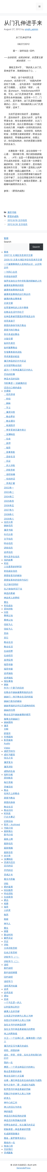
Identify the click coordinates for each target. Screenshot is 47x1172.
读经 (6, 964)
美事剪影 (9, 452)
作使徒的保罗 (10, 276)
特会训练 (8, 893)
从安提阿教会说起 (13, 365)
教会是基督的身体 (13, 1071)
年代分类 (8, 534)
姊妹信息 (8, 525)
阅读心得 (8, 1146)
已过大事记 (9, 817)
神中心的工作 (10, 1102)
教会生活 (8, 642)
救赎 (6, 919)
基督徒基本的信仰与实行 (16, 580)
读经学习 (8, 981)
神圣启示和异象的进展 (15, 1120)
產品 (6, 900)
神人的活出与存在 (13, 1107)
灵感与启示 (9, 862)
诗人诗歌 (9, 465)
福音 (7, 447)
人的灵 (7, 910)
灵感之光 (8, 874)
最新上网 (8, 839)
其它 (6, 637)
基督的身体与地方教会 (15, 325)
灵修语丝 (8, 786)
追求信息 (8, 552)
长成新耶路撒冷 (11, 1133)
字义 (7, 407)
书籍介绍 (8, 828)
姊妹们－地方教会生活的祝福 (18, 696)
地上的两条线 (10, 1033)
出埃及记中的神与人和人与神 (18, 1015)
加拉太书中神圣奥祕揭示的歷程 (19, 1029)
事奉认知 (8, 615)
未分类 (7, 855)
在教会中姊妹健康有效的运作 (18, 692)
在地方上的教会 (11, 793)
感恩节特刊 (9, 751)
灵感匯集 (8, 1152)
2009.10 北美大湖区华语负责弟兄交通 (23, 259)
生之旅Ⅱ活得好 (11, 584)
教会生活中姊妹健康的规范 (17, 714)
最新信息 (8, 843)
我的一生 (8, 1062)
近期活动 (8, 821)
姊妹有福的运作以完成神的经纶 (19, 705)
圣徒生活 (9, 456)
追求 (6, 989)
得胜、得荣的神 (11, 1050)
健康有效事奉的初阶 (14, 285)
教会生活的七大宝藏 (14, 1076)
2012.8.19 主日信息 (17, 220)
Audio (7, 743)
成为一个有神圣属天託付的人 (18, 370)
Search (7, 241)
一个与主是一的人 (13, 1002)
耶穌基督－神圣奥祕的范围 (17, 1129)
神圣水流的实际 (11, 378)
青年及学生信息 (11, 556)
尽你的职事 (9, 374)
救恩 (6, 914)
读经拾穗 (9, 474)
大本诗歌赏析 (10, 948)
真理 (7, 443)
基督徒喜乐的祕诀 (13, 575)
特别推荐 (8, 890)
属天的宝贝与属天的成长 (16, 1046)
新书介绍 (8, 834)
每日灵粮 (8, 782)
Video (7, 748)
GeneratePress (24, 1168)
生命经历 (8, 655)
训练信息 (8, 547)
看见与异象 (9, 879)
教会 (6, 790)
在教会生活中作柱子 (14, 312)
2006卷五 (9, 505)
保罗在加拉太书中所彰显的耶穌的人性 (23, 281)
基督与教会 (9, 798)
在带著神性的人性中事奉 (16, 307)
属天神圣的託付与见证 (15, 361)
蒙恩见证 (8, 938)
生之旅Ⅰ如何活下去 (13, 589)
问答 (6, 612)
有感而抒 (9, 425)
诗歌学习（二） (11, 961)
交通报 (7, 391)
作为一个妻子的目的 (14, 688)
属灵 (6, 725)
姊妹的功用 (9, 710)
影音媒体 (8, 740)
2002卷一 (9, 487)
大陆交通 (8, 338)
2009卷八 (9, 519)
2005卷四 (9, 501)
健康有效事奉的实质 (14, 289)
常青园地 (8, 736)
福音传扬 (8, 664)
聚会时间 (8, 934)
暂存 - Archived (12, 824)
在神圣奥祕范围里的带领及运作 (19, 316)
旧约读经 (8, 977)
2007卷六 (9, 510)
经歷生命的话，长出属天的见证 (19, 1124)
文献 (6, 729)
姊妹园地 (8, 722)
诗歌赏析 (9, 470)
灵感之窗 (9, 483)
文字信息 (8, 539)
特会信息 (8, 543)
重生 (6, 602)
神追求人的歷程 (11, 597)
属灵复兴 (8, 762)
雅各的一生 (9, 1142)
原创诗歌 (8, 609)
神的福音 (8, 1111)
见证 (7, 461)
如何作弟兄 (9, 343)
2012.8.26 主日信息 (17, 224)
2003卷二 (9, 492)
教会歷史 (9, 416)
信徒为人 (8, 624)
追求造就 (8, 992)
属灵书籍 (11, 212)
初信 (7, 398)
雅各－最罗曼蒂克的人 (15, 1138)
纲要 (6, 931)
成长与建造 (9, 754)
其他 (6, 633)
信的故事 (8, 560)
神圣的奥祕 (9, 593)
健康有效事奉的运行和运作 (17, 294)
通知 (6, 995)
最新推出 (8, 831)
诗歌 (6, 883)
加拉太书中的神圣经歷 (15, 1024)
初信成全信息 (10, 571)
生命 (7, 438)
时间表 (7, 813)
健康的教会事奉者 (13, 298)
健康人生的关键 (11, 1011)
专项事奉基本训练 (13, 352)
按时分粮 (8, 774)
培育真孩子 (9, 321)
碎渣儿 (7, 1098)
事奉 (6, 252)
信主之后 (8, 758)
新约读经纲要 (10, 972)
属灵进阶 (8, 766)
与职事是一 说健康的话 (15, 383)
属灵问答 (9, 412)
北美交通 (8, 303)
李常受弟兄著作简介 (15, 430)
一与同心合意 (10, 272)
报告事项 (8, 681)
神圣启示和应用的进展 (15, 1116)
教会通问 (9, 421)
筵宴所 (7, 733)
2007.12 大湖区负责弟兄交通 (18, 255)
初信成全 (8, 605)
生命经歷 (8, 651)
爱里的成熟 (13, 216)
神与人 (7, 923)
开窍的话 (8, 870)
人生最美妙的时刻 (13, 566)
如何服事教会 (10, 347)
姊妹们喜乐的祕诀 (13, 701)
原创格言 (8, 778)
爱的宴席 (8, 887)
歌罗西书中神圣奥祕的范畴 (17, 1089)
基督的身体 (9, 802)
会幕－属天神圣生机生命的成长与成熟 (23, 1080)
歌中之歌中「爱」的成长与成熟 (19, 1084)
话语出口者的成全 (13, 387)
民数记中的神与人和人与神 (17, 1093)
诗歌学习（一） (11, 957)
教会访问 (8, 810)
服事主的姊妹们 (11, 719)
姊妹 (7, 403)
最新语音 (8, 852)
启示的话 (8, 865)
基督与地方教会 (11, 329)
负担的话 (9, 478)
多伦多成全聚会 (11, 334)
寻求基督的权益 (11, 356)
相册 (6, 903)
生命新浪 (8, 897)
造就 (6, 999)
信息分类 (8, 522)
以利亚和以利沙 (11, 1007)
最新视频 (8, 848)
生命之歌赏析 (10, 952)
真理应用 (8, 660)
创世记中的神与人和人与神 (17, 1020)
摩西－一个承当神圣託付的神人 (19, 1067)
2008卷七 (9, 514)
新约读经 (8, 968)
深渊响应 (9, 434)
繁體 (6, 238)
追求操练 (8, 673)
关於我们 (8, 1149)
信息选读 (9, 394)
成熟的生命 (9, 771)
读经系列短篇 (10, 986)
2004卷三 (9, 496)
